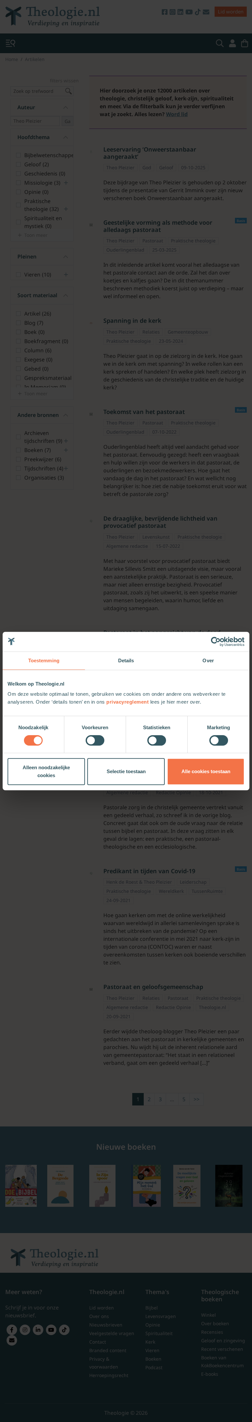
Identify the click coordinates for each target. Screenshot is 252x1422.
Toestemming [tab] (43, 660)
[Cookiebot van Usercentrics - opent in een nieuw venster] (215, 642)
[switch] (95, 740)
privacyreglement (127, 702)
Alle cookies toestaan (205, 771)
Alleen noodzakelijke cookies (46, 771)
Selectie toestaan (126, 771)
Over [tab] (208, 660)
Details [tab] (126, 660)
